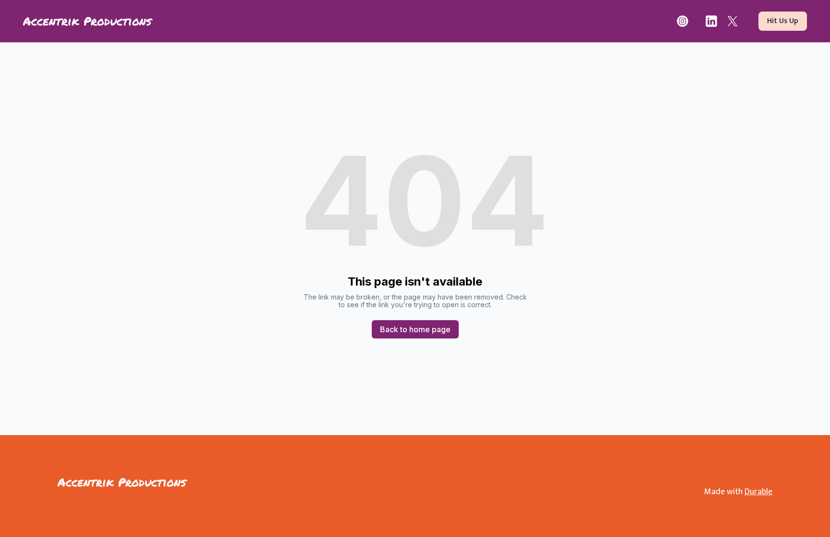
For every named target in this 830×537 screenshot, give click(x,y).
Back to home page (415, 329)
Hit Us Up (782, 20)
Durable (758, 492)
